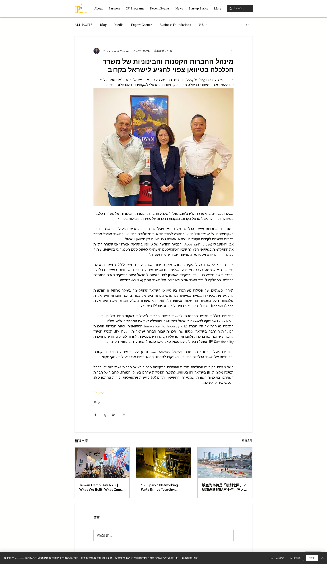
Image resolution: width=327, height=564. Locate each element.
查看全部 (247, 440)
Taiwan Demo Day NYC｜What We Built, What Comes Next (102, 487)
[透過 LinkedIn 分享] (114, 415)
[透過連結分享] (123, 415)
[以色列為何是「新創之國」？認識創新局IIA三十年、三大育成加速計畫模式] (225, 463)
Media (118, 25)
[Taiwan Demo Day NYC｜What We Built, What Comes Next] (102, 463)
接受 (312, 558)
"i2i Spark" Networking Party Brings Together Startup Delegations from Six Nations (161, 487)
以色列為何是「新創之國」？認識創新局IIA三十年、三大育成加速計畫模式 (224, 487)
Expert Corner (141, 25)
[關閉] (322, 558)
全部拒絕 (295, 558)
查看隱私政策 (190, 558)
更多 (201, 25)
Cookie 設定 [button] (276, 558)
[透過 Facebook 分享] (95, 415)
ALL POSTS (83, 25)
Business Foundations (175, 25)
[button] (98, 8)
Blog (103, 25)
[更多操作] (231, 51)
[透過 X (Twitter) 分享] (104, 415)
